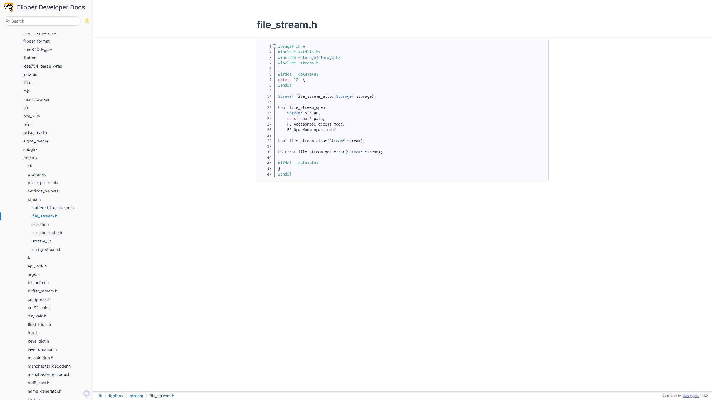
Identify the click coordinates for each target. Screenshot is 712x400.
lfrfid (27, 82)
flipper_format (36, 41)
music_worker (36, 99)
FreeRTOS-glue (37, 49)
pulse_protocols (43, 182)
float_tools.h (39, 324)
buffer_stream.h (43, 291)
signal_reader (35, 141)
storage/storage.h (319, 57)
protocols (37, 174)
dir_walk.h (37, 316)
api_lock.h (37, 266)
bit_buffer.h (38, 282)
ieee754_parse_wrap (42, 66)
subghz (30, 149)
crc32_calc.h (40, 307)
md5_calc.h (39, 382)
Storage (344, 96)
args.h (34, 274)
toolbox (30, 157)
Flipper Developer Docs (51, 7)
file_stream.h (45, 216)
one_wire (31, 116)
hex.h (33, 332)
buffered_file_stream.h (53, 207)
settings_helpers (43, 191)
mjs (26, 91)
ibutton (29, 57)
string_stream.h (46, 249)
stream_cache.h (47, 232)
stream (34, 199)
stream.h (40, 224)
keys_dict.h (38, 341)
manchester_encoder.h (49, 374)
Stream (284, 96)
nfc (26, 107)
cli (30, 166)
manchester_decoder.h (49, 366)
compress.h (39, 299)
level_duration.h (42, 349)
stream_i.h (42, 241)
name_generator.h (44, 391)
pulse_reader (35, 132)
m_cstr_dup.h (40, 357)
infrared (30, 74)
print (27, 124)
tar (30, 257)
